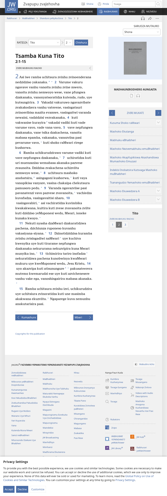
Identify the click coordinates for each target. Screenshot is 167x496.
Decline (22, 489)
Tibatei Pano (80, 400)
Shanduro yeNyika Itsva (51, 18)
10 (68, 197)
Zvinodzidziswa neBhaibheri (18, 374)
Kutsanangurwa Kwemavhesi (19, 391)
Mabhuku (47, 383)
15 (21, 288)
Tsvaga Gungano (116, 387)
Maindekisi (48, 427)
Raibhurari (12, 18)
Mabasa (78, 428)
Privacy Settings (125, 480)
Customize (37, 489)
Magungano (80, 423)
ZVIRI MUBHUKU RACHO (122, 218)
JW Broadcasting (51, 437)
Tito (70, 18)
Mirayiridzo (48, 432)
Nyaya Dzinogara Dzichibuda (51, 403)
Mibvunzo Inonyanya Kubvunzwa (84, 389)
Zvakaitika (79, 433)
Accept (9, 489)
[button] (72, 11)
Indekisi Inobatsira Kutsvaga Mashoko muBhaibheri (133, 172)
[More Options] (157, 18)
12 (50, 233)
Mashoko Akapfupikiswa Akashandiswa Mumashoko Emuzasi (134, 159)
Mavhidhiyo (48, 442)
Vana (13, 425)
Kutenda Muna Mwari (21, 430)
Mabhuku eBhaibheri (123, 140)
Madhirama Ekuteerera (54, 452)
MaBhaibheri (28, 18)
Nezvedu (78, 381)
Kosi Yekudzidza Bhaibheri (24, 397)
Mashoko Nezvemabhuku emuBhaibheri (135, 149)
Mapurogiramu (50, 422)
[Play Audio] (143, 18)
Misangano (79, 413)
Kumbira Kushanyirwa (84, 395)
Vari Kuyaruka (18, 420)
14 (89, 263)
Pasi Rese (78, 438)
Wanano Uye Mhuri (20, 415)
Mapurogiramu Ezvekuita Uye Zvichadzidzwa (55, 416)
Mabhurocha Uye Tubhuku (56, 388)
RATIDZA (22, 42)
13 (41, 253)
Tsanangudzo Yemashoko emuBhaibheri (135, 182)
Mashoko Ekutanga (122, 131)
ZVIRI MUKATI (135, 113)
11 (21, 223)
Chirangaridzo (81, 418)
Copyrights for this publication (30, 333)
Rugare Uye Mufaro (20, 410)
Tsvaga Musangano (138, 381)
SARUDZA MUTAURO (146, 26)
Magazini (47, 409)
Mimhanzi (47, 447)
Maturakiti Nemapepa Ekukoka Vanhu (53, 395)
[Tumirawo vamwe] (150, 18)
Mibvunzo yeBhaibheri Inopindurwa (22, 383)
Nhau (76, 372)
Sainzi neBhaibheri (20, 435)
